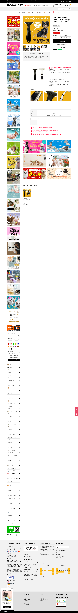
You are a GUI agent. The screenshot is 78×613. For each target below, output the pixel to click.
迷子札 (9, 444)
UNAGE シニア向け (53, 9)
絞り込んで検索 (14, 359)
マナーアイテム (10, 398)
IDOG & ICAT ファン (11, 520)
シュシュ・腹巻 (10, 390)
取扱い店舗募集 (26, 604)
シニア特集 (48, 12)
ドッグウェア (23, 12)
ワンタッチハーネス (11, 434)
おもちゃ (40, 12)
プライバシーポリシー (44, 599)
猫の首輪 (9, 457)
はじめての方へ (10, 517)
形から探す (10, 372)
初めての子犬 (10, 506)
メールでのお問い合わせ (62, 547)
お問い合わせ (68, 1)
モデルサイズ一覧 (11, 385)
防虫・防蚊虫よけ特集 (12, 495)
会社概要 (41, 596)
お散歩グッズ (10, 442)
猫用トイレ (10, 419)
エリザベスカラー (11, 395)
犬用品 (11, 364)
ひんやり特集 (46, 9)
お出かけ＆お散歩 (40, 9)
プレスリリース (26, 603)
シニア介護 (10, 493)
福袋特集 (9, 490)
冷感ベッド (34, 9)
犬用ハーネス (10, 429)
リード (9, 432)
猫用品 (11, 367)
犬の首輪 (9, 439)
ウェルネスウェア (11, 380)
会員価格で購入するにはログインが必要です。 (61, 35)
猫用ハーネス (10, 460)
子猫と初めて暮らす (11, 508)
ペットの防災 (10, 503)
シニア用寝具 (10, 406)
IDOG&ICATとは (11, 523)
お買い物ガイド (10, 515)
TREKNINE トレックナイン (13, 437)
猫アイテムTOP (10, 452)
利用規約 (41, 600)
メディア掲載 (26, 602)
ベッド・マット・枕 (11, 403)
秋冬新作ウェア (20, 9)
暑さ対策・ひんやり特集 (12, 498)
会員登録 (62, 1)
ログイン (57, 1)
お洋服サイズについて (12, 382)
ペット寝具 (32, 12)
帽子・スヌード (10, 393)
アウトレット (10, 377)
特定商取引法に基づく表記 (44, 602)
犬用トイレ (10, 416)
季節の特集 (10, 487)
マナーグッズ (10, 447)
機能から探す (10, 375)
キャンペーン (56, 12)
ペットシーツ (10, 421)
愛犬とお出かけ (10, 500)
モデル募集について (27, 600)
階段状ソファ (10, 408)
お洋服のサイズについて (28, 596)
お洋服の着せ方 (26, 598)
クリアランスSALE (27, 9)
